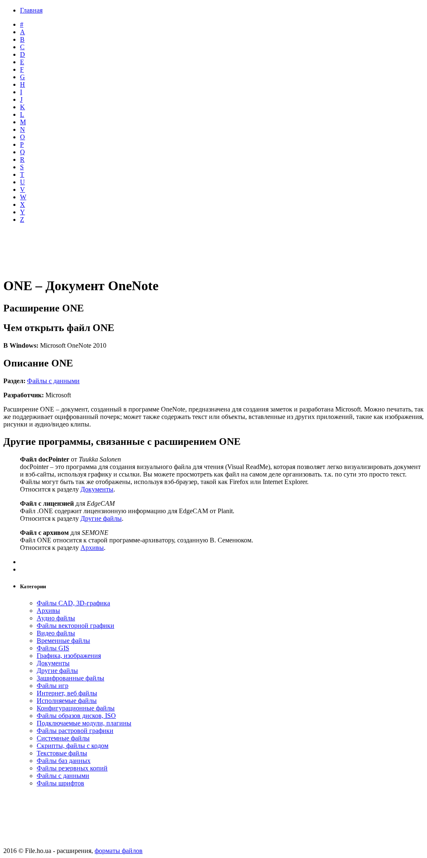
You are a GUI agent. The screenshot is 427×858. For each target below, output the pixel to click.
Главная (31, 10)
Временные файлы (63, 640)
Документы (96, 489)
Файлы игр (52, 685)
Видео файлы (56, 633)
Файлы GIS (53, 648)
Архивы (92, 547)
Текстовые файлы (62, 753)
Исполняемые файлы (67, 700)
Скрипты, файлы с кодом (72, 745)
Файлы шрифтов (60, 783)
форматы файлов (119, 850)
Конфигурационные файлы (76, 708)
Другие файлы (101, 518)
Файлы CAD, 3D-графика (73, 603)
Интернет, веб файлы (67, 693)
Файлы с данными (53, 380)
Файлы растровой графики (75, 730)
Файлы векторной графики (75, 625)
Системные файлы (63, 738)
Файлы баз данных (63, 760)
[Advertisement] (205, 250)
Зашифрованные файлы (70, 678)
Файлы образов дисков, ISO (76, 715)
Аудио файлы (56, 618)
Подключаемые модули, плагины (84, 723)
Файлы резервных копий (72, 768)
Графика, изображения (69, 655)
